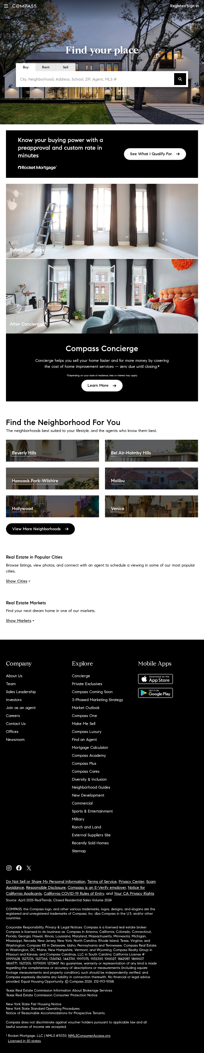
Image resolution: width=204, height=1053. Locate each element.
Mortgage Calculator (90, 747)
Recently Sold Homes (90, 843)
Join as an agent (21, 707)
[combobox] (96, 79)
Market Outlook (86, 707)
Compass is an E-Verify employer (97, 887)
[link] (155, 154)
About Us (14, 675)
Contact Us (16, 723)
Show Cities (16, 581)
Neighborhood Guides (91, 787)
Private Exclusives (87, 683)
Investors (14, 699)
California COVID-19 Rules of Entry (74, 893)
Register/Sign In (184, 5)
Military (78, 819)
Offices (12, 731)
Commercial (82, 803)
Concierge (81, 675)
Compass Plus (84, 763)
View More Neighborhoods (36, 528)
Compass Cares (86, 771)
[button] (6, 6)
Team (11, 683)
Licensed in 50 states (24, 1041)
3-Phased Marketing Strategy (97, 699)
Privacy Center (131, 881)
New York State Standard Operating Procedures (43, 1008)
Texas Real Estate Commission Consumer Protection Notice (52, 995)
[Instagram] (11, 867)
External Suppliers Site (91, 835)
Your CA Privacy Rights (134, 893)
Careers (13, 715)
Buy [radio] (26, 67)
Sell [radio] (65, 67)
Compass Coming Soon (92, 691)
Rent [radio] (46, 67)
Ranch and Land (86, 827)
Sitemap (79, 851)
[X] (31, 867)
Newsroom (15, 739)
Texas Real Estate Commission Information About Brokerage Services (59, 990)
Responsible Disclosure (46, 887)
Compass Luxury (87, 731)
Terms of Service (102, 881)
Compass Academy (89, 755)
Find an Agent (84, 739)
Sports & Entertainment (92, 811)
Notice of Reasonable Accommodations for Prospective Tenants (55, 1013)
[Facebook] (21, 867)
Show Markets (18, 620)
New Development (88, 795)
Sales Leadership (21, 691)
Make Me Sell (83, 723)
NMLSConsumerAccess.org (89, 1036)
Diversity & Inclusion (89, 779)
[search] (180, 79)
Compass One (84, 715)
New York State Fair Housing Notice (33, 1004)
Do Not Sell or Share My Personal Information (45, 881)
